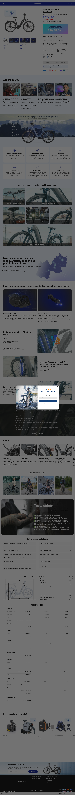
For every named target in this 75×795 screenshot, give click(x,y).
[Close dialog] (57, 386)
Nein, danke (48, 405)
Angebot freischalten (48, 400)
